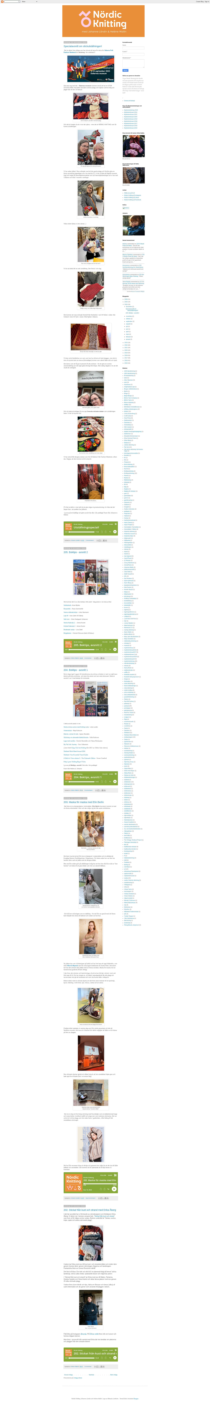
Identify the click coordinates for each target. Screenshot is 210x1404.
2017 (126, 358)
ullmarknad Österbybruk (131, 871)
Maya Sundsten (128, 639)
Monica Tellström (127, 254)
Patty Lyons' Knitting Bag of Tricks (75, 762)
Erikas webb (94, 1334)
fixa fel (126, 469)
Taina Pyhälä (126, 281)
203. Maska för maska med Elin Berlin (84, 802)
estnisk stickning (129, 445)
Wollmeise (127, 907)
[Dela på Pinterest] (106, 540)
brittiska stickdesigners (131, 409)
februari (128, 337)
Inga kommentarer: (91, 1198)
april (127, 331)
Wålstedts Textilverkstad (131, 911)
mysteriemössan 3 (129, 654)
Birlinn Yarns (128, 400)
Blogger (136, 1399)
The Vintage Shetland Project (133, 840)
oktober (128, 319)
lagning (126, 609)
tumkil (126, 853)
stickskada (127, 806)
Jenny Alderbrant (129, 563)
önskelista (127, 923)
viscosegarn (127, 891)
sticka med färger (129, 770)
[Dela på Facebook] (104, 540)
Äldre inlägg (113, 1375)
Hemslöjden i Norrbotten (131, 527)
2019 (126, 353)
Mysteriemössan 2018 (130, 121)
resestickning (128, 715)
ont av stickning (128, 692)
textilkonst (127, 838)
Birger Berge (128, 396)
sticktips (126, 813)
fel (125, 457)
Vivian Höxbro (128, 896)
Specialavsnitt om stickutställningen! (83, 46)
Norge (126, 679)
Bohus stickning (129, 402)
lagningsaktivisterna (130, 614)
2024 (126, 304)
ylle (125, 914)
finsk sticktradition (129, 466)
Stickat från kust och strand (104, 1216)
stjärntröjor (127, 817)
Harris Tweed (128, 522)
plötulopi (126, 703)
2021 (126, 347)
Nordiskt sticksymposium (131, 677)
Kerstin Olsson (128, 589)
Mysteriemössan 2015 (130, 128)
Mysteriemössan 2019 (130, 119)
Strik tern (66, 619)
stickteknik (127, 809)
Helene (124, 244)
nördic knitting (128, 690)
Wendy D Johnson (129, 900)
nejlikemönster (128, 670)
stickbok (126, 779)
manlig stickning (129, 630)
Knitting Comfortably (130, 598)
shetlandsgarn (128, 737)
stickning (126, 797)
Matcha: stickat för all (70, 734)
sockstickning (128, 750)
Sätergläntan (128, 831)
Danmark (127, 422)
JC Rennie (127, 560)
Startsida (91, 1375)
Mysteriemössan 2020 (130, 117)
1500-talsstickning (129, 371)
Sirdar (126, 739)
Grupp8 (126, 507)
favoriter (126, 455)
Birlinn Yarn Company (130, 398)
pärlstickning (128, 710)
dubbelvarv (127, 433)
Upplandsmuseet (129, 876)
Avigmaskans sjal (129, 387)
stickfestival (127, 788)
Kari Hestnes (128, 578)
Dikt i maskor (128, 427)
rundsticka (127, 726)
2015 (126, 363)
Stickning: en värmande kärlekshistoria (76, 737)
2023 (126, 342)
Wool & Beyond (72, 965)
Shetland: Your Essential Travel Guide (76, 755)
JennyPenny (128, 565)
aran (125, 382)
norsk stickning (128, 683)
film (125, 460)
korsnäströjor (128, 603)
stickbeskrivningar (129, 777)
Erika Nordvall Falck (130, 438)
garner (126, 498)
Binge (126, 393)
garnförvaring (128, 500)
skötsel (126, 748)
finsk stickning (128, 464)
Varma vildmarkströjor (70, 612)
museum (126, 645)
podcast (126, 706)
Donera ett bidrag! (129, 100)
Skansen (126, 744)
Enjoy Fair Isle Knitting (79, 748)
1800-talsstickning (129, 373)
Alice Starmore (128, 380)
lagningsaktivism (129, 612)
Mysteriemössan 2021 (130, 114)
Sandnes (127, 730)
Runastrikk (67, 609)
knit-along (127, 596)
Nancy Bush (127, 668)
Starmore (127, 764)
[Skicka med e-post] (98, 540)
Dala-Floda (127, 418)
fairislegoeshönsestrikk (131, 453)
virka (125, 887)
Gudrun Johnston (129, 509)
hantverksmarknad (129, 520)
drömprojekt (127, 429)
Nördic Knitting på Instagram (132, 195)
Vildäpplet (127, 885)
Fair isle (126, 447)
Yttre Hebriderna (129, 918)
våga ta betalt (128, 898)
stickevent (127, 786)
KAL (125, 576)
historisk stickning (129, 531)
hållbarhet (127, 540)
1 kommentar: (88, 658)
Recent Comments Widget (137, 291)
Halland (126, 516)
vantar (126, 878)
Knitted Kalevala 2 (69, 626)
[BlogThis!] (100, 540)
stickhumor (127, 793)
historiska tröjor (128, 536)
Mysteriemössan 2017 (130, 123)
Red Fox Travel (128, 712)
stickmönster (128, 795)
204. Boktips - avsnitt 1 (76, 670)
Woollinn (126, 909)
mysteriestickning (129, 661)
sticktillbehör (128, 811)
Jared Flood (127, 558)
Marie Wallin (128, 632)
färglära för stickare (130, 491)
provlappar (127, 708)
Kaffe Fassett (128, 574)
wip (125, 905)
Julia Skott (127, 571)
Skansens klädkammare (131, 746)
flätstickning (127, 480)
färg (125, 487)
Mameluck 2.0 (128, 627)
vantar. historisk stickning (131, 880)
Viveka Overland (129, 894)
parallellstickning (129, 697)
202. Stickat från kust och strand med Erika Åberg (90, 1210)
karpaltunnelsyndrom (130, 585)
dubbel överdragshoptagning (132, 431)
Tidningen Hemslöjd (130, 842)
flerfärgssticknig (128, 471)
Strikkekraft (67, 605)
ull (125, 869)
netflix (126, 672)
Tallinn (126, 833)
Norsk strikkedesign (130, 685)
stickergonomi (128, 784)
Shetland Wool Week (130, 735)
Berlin (126, 391)
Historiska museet (129, 533)
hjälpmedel (127, 538)
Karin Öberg (127, 583)
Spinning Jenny (128, 762)
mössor (126, 665)
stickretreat (127, 804)
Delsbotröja (127, 425)
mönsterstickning (129, 663)
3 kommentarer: (88, 790)
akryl (125, 378)
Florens (126, 475)
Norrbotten (127, 681)
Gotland (126, 504)
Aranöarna (127, 384)
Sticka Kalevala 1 (69, 623)
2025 (126, 302)
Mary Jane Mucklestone (131, 636)
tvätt (125, 860)
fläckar (126, 478)
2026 (126, 299)
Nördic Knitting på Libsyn (131, 197)
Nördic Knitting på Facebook (132, 200)
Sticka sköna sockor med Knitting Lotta (76, 727)
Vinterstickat (68, 730)
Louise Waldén (128, 623)
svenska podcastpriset (130, 826)
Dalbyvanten (128, 420)
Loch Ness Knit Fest (130, 618)
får (125, 484)
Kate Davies (127, 587)
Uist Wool (127, 867)
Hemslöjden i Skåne (130, 529)
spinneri (126, 759)
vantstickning (128, 882)
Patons (126, 699)
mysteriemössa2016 (130, 650)
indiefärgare (127, 547)
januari (128, 339)
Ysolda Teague (128, 916)
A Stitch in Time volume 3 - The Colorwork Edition (79, 758)
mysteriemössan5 (129, 659)
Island (126, 554)
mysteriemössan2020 (130, 656)
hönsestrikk (127, 545)
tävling (126, 864)
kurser (126, 607)
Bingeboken (68, 633)
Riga (125, 719)
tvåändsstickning (129, 858)
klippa (126, 592)
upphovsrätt (127, 873)
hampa (126, 518)
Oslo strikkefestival (129, 694)
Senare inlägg (68, 1375)
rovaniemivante (128, 721)
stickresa (126, 802)
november (129, 316)
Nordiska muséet (129, 674)
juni (127, 329)
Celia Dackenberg (129, 413)
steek (125, 766)
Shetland (127, 732)
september (129, 321)
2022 (126, 345)
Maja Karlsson (128, 625)
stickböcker (127, 782)
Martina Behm (128, 634)
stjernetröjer (127, 815)
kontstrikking (128, 600)
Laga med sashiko (69, 741)
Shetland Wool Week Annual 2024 (74, 751)
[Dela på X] (102, 540)
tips (125, 844)
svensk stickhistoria (130, 824)
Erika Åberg (127, 440)
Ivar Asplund (127, 556)
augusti (128, 324)
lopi (125, 621)
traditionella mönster (130, 846)
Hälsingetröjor (128, 542)
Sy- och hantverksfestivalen (132, 829)
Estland (126, 442)
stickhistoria (127, 791)
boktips (126, 404)
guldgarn (127, 511)
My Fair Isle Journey (70, 744)
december (129, 306)
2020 (126, 350)
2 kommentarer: (90, 540)
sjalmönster (127, 741)
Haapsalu (127, 513)
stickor (126, 800)
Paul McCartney (129, 701)
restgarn (126, 717)
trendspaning (128, 851)
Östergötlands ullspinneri (131, 925)
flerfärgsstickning (129, 473)
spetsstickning (128, 757)
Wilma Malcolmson (129, 902)
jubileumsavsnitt (129, 569)
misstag (126, 643)
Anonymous (126, 265)
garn (125, 493)
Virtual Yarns (128, 889)
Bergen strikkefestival (130, 389)
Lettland (126, 616)
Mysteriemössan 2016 (130, 125)
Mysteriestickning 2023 (131, 110)
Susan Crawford (129, 822)
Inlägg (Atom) (78, 1378)
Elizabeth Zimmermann (131, 436)
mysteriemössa (128, 648)
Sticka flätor (127, 768)
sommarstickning (129, 755)
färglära (126, 489)
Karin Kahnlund (128, 580)
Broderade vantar (69, 629)
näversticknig (128, 688)
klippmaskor (127, 594)
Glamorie (127, 502)
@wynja (83, 1334)
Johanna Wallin (128, 567)
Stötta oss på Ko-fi (129, 193)
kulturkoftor (127, 605)
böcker (126, 411)
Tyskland (126, 862)
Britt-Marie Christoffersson (132, 407)
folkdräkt (126, 482)
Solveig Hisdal (128, 753)
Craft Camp (127, 416)
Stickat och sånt (128, 775)
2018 (126, 355)
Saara (126, 728)
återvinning (127, 920)
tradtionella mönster (130, 849)
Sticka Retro (127, 773)
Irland (126, 551)
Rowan (126, 724)
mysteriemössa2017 (130, 652)
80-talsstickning (128, 375)
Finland (126, 462)
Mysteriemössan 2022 (130, 112)
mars (127, 334)
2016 (126, 360)
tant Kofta (127, 835)
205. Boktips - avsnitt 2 (76, 552)
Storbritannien (128, 820)
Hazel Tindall (128, 524)
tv (124, 855)
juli (127, 326)
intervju (126, 549)
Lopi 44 (66, 616)
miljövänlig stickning (130, 641)
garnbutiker (127, 495)
